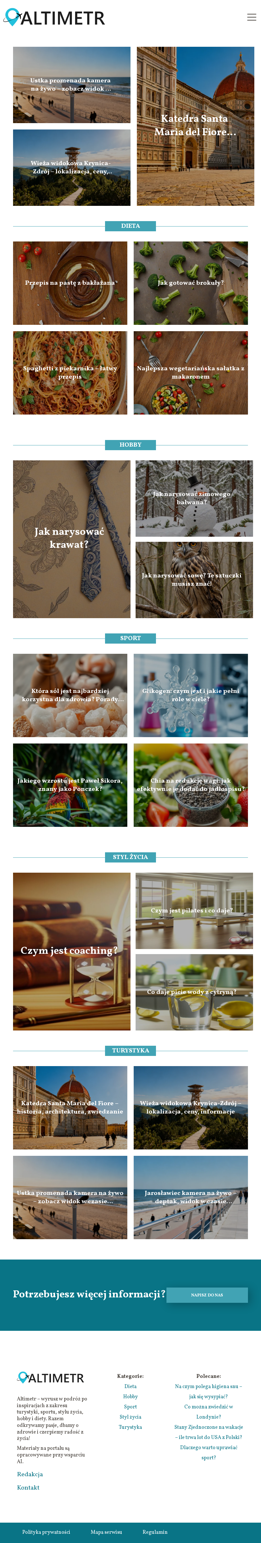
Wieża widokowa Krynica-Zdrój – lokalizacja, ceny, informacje (71, 167)
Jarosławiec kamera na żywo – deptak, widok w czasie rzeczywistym (191, 1197)
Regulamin (155, 1532)
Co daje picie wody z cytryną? (191, 992)
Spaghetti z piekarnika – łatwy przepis (70, 373)
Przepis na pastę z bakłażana (70, 283)
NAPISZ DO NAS (207, 1295)
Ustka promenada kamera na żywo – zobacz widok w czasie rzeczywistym (70, 85)
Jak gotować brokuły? (191, 283)
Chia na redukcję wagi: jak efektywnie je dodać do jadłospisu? (191, 785)
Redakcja (30, 1474)
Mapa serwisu (106, 1532)
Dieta (130, 226)
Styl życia (130, 857)
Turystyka (130, 1050)
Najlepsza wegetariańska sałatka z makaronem (190, 373)
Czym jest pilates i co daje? (192, 911)
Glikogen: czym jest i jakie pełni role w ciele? (190, 695)
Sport (130, 638)
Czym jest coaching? (69, 951)
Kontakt (28, 1488)
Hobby (131, 445)
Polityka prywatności (46, 1532)
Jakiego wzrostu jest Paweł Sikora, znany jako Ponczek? (70, 785)
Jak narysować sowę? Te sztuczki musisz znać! (192, 580)
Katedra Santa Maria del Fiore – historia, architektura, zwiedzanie (194, 126)
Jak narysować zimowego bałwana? (191, 498)
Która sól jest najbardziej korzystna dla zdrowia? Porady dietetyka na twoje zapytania (70, 695)
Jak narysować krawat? (69, 539)
